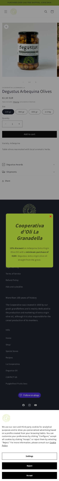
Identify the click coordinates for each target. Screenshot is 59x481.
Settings (29, 456)
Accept (29, 475)
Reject (29, 465)
